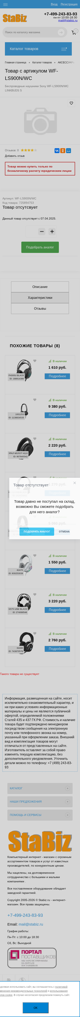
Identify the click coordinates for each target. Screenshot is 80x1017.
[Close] (75, 483)
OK (36, 1007)
